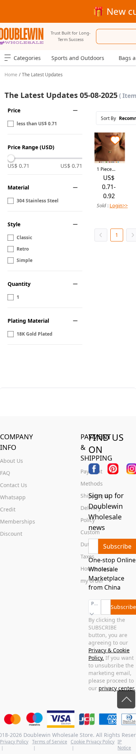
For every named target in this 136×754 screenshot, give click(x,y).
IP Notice (124, 744)
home (11, 74)
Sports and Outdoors (77, 58)
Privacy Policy (14, 741)
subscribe (117, 546)
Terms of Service (49, 741)
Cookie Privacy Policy (92, 741)
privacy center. (117, 688)
